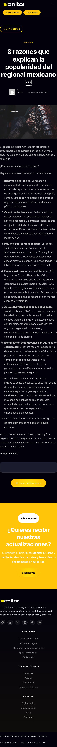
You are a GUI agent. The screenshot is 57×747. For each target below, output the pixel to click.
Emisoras (28, 673)
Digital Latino (28, 703)
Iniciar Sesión (32, 12)
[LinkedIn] (25, 622)
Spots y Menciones (28, 652)
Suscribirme (28, 572)
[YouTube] (39, 622)
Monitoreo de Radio (28, 638)
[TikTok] (32, 622)
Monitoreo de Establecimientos (28, 648)
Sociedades (28, 682)
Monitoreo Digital (28, 643)
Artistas (28, 678)
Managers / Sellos (29, 687)
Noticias (28, 42)
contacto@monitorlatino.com (33, 742)
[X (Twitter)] (17, 622)
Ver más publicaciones (28, 483)
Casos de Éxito (28, 708)
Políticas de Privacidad (9, 742)
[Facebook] (2, 622)
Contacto (28, 717)
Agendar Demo (12, 12)
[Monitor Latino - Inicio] (14, 4)
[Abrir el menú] (52, 4)
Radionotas (28, 657)
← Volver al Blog (11, 28)
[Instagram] (10, 622)
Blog (28, 712)
